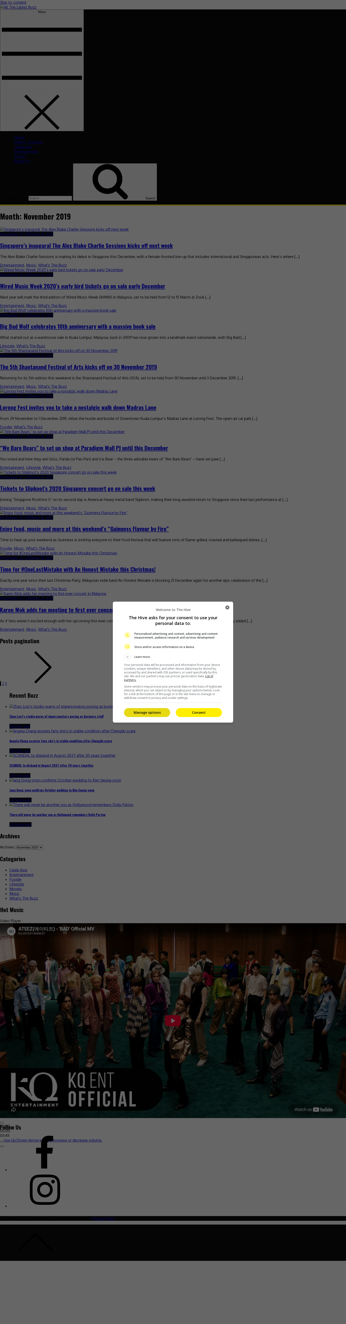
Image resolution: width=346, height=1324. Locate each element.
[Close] (227, 607)
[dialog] (173, 662)
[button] (173, 657)
